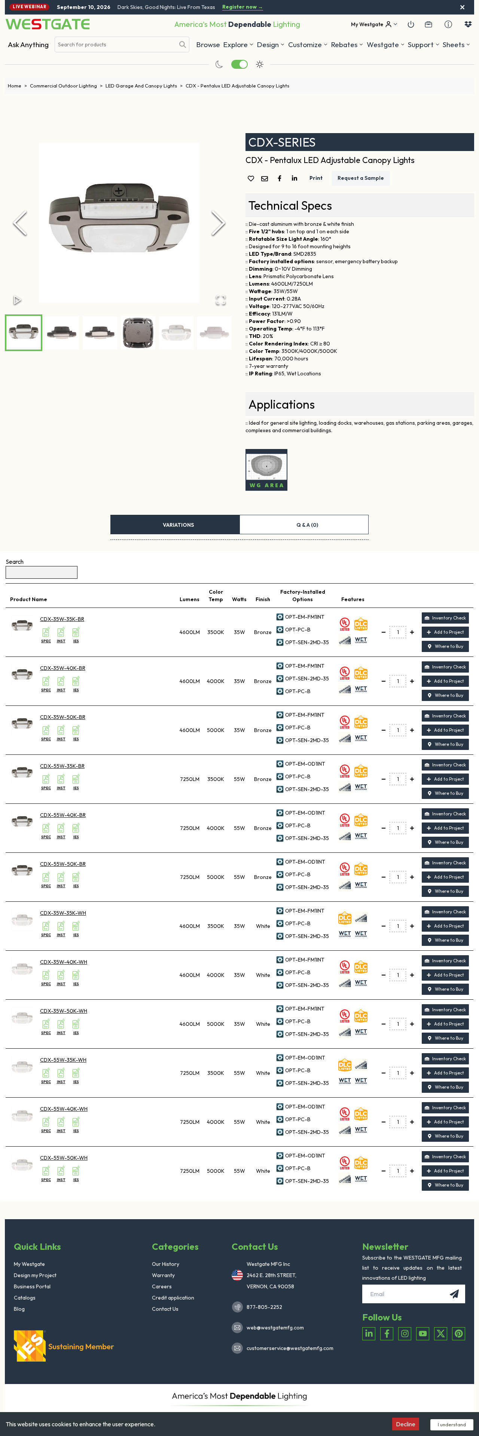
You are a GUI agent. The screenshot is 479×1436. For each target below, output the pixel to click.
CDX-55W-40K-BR (63, 815)
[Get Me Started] (411, 24)
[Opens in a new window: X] (440, 1333)
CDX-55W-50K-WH (64, 1157)
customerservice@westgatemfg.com (288, 1348)
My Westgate (29, 1264)
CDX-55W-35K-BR (62, 766)
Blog (19, 1309)
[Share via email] (266, 179)
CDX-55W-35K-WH (63, 1060)
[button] (347, 44)
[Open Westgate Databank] (468, 24)
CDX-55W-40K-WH (64, 1109)
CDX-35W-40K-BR (62, 668)
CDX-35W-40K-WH (63, 962)
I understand (452, 1424)
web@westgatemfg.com (275, 1327)
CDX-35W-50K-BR (62, 717)
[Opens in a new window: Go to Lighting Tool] (266, 470)
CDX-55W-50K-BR (63, 864)
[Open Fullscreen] (221, 300)
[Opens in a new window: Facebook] (386, 1333)
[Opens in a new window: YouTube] (422, 1333)
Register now (242, 7)
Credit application (173, 1297)
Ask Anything (28, 44)
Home (17, 86)
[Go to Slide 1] (23, 332)
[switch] (239, 64)
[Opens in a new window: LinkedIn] (368, 1333)
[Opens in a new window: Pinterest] (458, 1333)
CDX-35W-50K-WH (63, 1011)
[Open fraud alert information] (448, 24)
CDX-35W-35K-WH (63, 913)
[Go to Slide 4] (138, 332)
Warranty (163, 1275)
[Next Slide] (219, 223)
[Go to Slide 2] (61, 332)
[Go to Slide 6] (214, 332)
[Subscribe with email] (454, 1294)
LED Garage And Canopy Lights (144, 86)
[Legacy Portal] (428, 24)
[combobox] (115, 45)
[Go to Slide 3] (100, 332)
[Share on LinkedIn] (296, 178)
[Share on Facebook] (281, 178)
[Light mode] (260, 64)
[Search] (182, 44)
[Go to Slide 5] (176, 332)
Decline (405, 1424)
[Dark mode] (219, 64)
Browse (208, 44)
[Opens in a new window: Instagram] (404, 1333)
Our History (165, 1264)
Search (15, 561)
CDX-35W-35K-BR (62, 619)
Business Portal (32, 1286)
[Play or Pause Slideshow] (17, 300)
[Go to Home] (47, 24)
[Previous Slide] (20, 223)
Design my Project (35, 1275)
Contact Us (165, 1309)
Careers (162, 1286)
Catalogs (25, 1297)
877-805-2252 (264, 1307)
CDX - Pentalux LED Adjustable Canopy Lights (237, 86)
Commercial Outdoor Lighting (66, 86)
